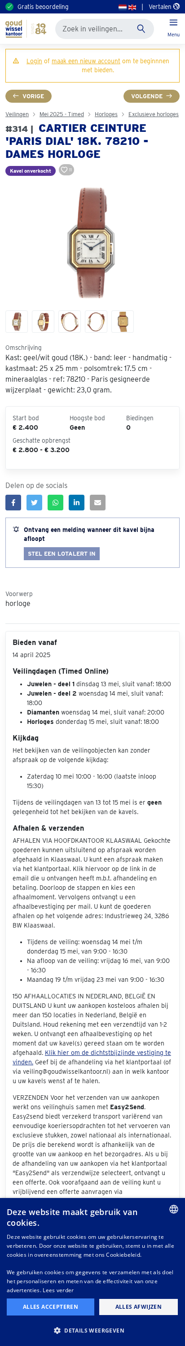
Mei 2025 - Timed (62, 114)
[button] (92, 1330)
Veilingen (17, 114)
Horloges (106, 114)
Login (34, 61)
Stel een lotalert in (62, 553)
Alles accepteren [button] (50, 1307)
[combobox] (173, 1209)
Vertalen (161, 6)
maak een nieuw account (86, 61)
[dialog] (92, 1272)
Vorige (33, 96)
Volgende (147, 96)
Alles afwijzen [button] (138, 1307)
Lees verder (58, 1290)
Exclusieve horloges (153, 114)
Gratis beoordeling (43, 6)
